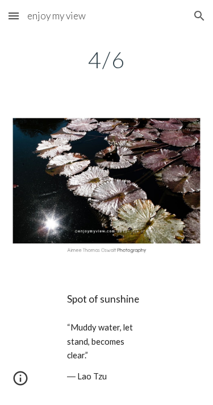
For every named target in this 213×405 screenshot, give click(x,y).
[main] (107, 60)
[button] (13, 15)
